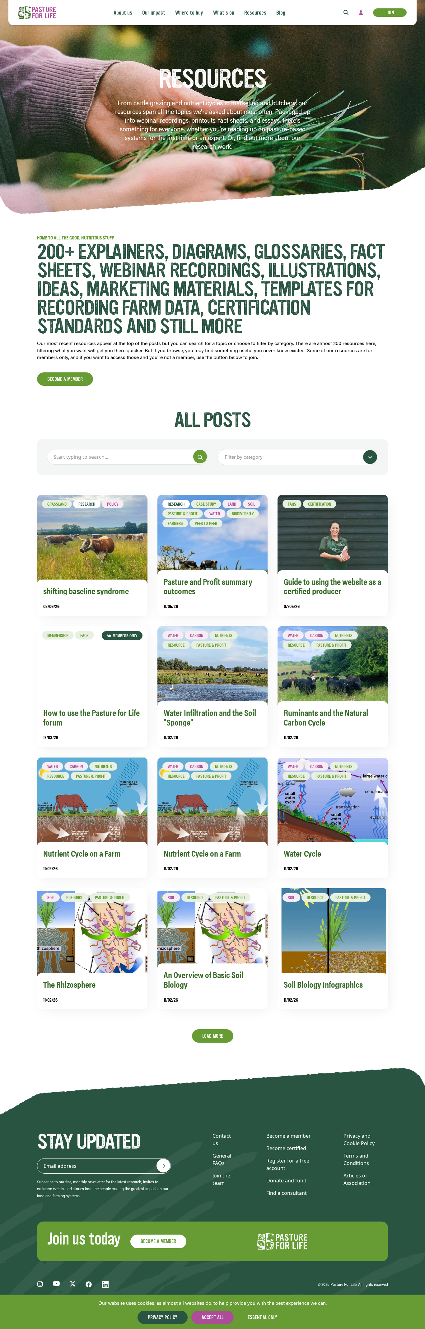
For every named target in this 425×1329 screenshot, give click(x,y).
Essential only (262, 1317)
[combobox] (225, 457)
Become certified (286, 1148)
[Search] (200, 456)
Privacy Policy (162, 1317)
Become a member (65, 379)
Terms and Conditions (356, 1159)
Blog (281, 12)
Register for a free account (287, 1164)
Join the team (221, 1179)
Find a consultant (286, 1193)
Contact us (222, 1139)
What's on (223, 12)
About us (123, 12)
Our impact (153, 12)
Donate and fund (286, 1180)
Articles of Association (357, 1179)
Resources (255, 12)
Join (390, 12)
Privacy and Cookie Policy (359, 1139)
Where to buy (189, 12)
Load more (212, 1036)
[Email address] (163, 1165)
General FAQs (222, 1159)
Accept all (212, 1317)
